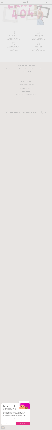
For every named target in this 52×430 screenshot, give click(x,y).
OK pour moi (22, 423)
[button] (3, 427)
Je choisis (8, 423)
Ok (34, 97)
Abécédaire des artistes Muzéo (26, 65)
